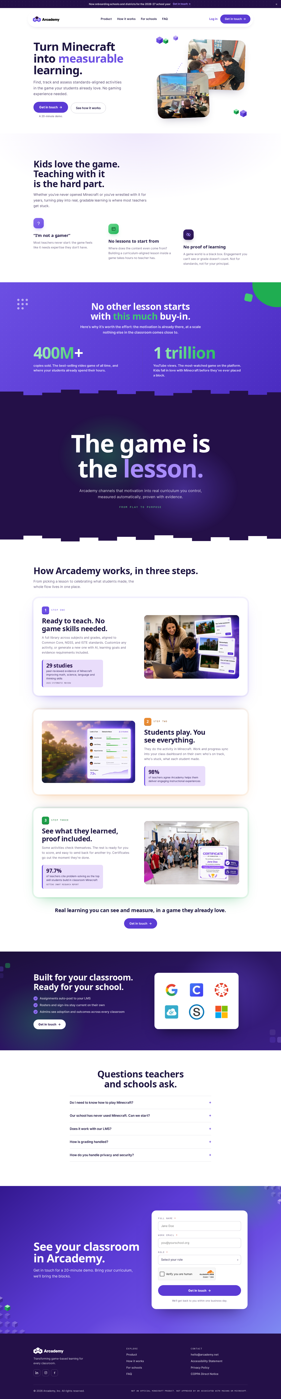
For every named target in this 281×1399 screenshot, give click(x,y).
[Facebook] (54, 1372)
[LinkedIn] (36, 1372)
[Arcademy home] (46, 19)
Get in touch (235, 19)
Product (106, 19)
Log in (213, 19)
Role (163, 1252)
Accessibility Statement (206, 1361)
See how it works (88, 108)
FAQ (165, 19)
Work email (168, 1235)
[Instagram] (45, 1372)
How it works (126, 19)
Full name (167, 1218)
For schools (149, 19)
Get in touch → (182, 3)
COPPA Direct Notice (204, 1374)
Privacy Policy (200, 1367)
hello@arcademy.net (204, 1354)
